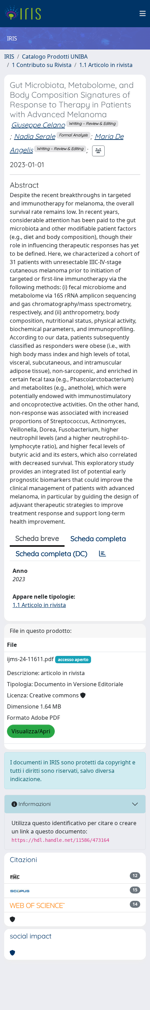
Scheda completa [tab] (98, 538)
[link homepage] (25, 13)
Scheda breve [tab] (37, 538)
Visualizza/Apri (31, 731)
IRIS (9, 56)
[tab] (102, 553)
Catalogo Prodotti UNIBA (55, 56)
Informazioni (34, 803)
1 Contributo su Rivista (42, 65)
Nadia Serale (34, 136)
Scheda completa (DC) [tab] (51, 553)
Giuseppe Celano (38, 124)
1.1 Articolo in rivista (106, 65)
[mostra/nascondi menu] (143, 13)
